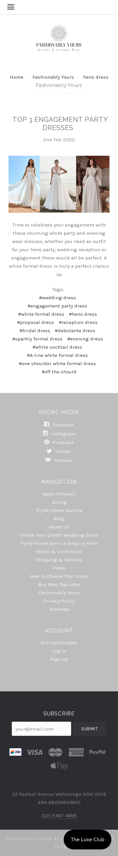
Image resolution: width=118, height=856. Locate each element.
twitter (62, 451)
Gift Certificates (59, 643)
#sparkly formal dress (37, 339)
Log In (59, 651)
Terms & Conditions (59, 551)
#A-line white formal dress (57, 355)
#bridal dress (34, 331)
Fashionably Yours (53, 77)
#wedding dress (57, 298)
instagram (62, 434)
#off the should (59, 372)
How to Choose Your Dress (59, 576)
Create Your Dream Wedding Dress (59, 535)
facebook (62, 425)
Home (16, 77)
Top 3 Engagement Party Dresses (60, 124)
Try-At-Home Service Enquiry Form (59, 543)
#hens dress (83, 314)
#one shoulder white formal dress (57, 363)
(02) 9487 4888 (59, 815)
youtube (62, 460)
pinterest (62, 442)
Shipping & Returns (59, 560)
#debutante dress (75, 331)
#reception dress (78, 322)
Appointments (59, 494)
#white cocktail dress (57, 347)
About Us (59, 527)
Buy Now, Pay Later (59, 584)
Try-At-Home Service (59, 510)
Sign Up (59, 659)
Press (59, 568)
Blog (59, 519)
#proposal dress (35, 322)
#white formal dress (41, 314)
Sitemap (59, 609)
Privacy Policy (59, 601)
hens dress (95, 77)
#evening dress (85, 339)
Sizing (59, 502)
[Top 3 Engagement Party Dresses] (59, 184)
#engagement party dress (57, 306)
